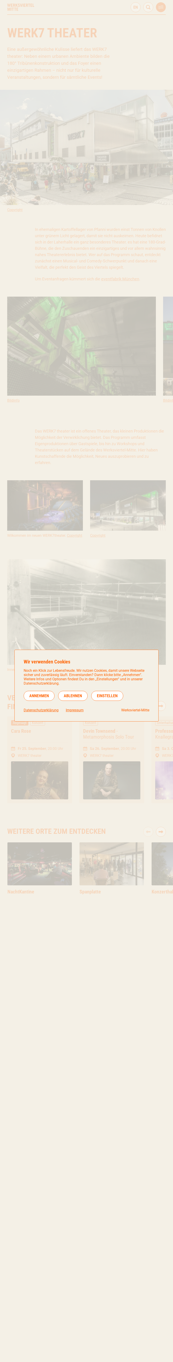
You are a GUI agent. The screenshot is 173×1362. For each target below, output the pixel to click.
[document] (86, 686)
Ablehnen (73, 695)
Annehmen (39, 695)
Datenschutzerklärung (41, 710)
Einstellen (107, 695)
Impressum (75, 710)
